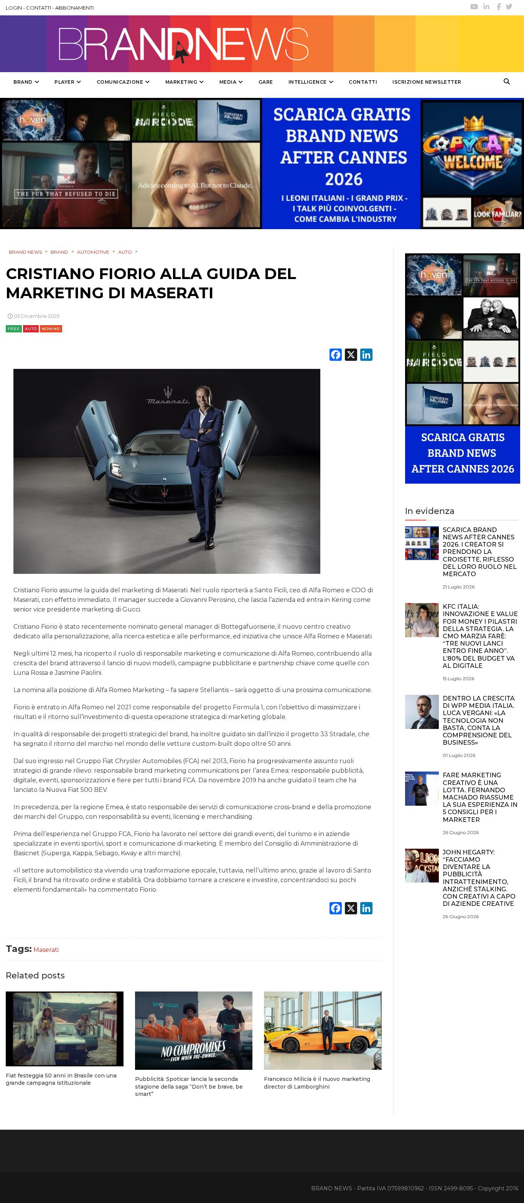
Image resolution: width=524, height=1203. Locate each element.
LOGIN (14, 8)
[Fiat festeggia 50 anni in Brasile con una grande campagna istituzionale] (65, 1028)
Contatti (363, 82)
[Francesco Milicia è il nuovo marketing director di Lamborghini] (323, 1030)
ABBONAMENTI (74, 8)
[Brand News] (231, 43)
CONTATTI (38, 8)
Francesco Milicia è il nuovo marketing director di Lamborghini (317, 1083)
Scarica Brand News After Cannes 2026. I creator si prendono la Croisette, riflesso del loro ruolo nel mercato (480, 552)
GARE (266, 82)
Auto (31, 328)
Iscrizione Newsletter (426, 82)
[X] (351, 356)
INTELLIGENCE (307, 82)
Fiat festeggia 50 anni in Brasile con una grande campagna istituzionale (61, 1079)
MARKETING (181, 82)
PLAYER (64, 82)
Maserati (46, 949)
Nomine (51, 328)
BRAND (23, 82)
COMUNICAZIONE (120, 82)
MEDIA (228, 82)
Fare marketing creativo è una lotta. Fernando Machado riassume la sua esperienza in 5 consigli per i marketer (480, 797)
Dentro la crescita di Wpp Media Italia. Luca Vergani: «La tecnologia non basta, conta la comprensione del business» (479, 720)
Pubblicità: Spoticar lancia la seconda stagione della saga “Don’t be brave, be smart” (189, 1086)
